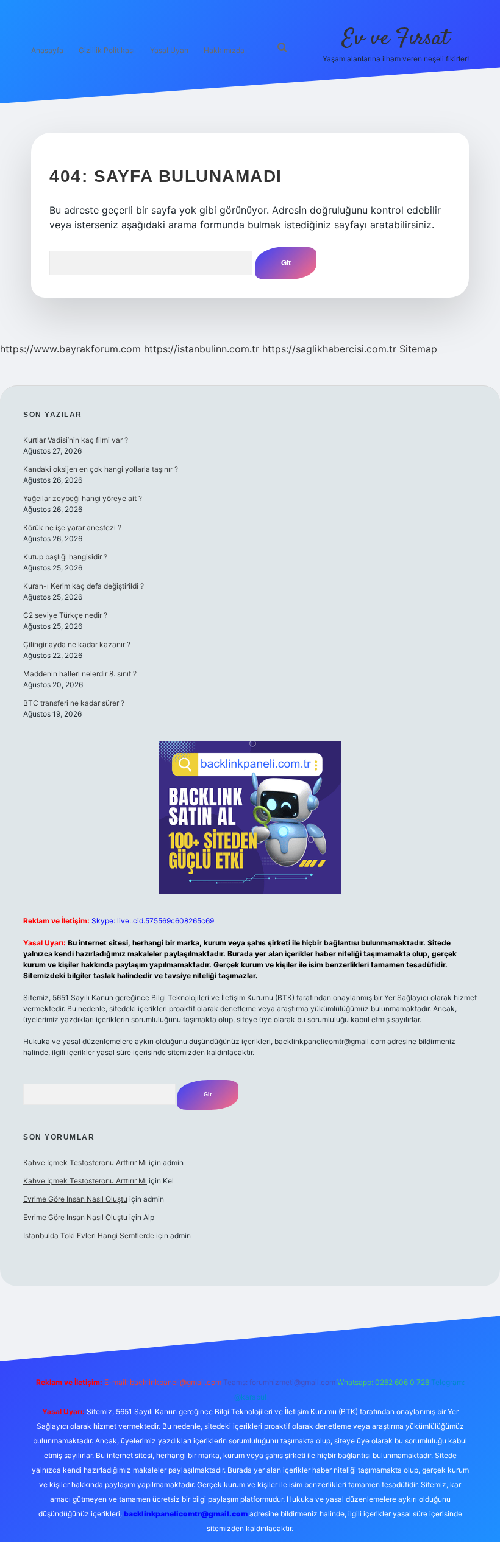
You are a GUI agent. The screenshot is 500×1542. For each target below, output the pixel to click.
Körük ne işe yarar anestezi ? (72, 527)
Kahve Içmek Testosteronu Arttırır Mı (85, 1162)
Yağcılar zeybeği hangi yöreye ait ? (82, 498)
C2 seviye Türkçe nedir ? (65, 615)
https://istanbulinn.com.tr (201, 349)
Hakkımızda (224, 50)
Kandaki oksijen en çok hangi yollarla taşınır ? (100, 469)
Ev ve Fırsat (395, 39)
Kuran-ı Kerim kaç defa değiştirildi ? (83, 586)
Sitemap (418, 349)
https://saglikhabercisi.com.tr (329, 349)
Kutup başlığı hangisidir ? (65, 556)
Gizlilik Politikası (107, 50)
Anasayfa (47, 50)
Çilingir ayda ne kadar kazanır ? (76, 644)
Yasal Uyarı (169, 50)
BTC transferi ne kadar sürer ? (73, 702)
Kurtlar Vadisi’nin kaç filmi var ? (75, 439)
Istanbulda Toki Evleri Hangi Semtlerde (88, 1235)
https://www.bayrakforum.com (70, 349)
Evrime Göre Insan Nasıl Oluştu (75, 1199)
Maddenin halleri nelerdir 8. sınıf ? (80, 673)
